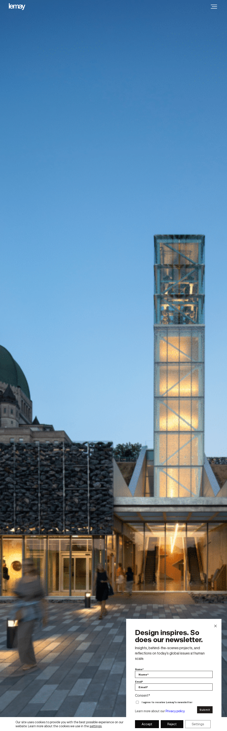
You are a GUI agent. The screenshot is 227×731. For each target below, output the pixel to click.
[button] (214, 7)
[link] (21, 6)
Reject (172, 724)
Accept (147, 724)
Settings (198, 724)
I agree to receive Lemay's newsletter (167, 702)
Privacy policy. (175, 711)
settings (96, 726)
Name (139, 669)
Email (139, 681)
